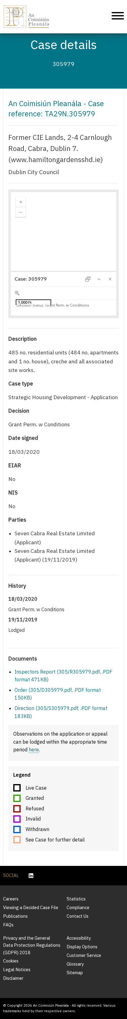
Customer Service (84, 955)
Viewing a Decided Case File (30, 907)
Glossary (75, 964)
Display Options (82, 947)
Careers (10, 899)
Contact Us (77, 916)
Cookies (10, 961)
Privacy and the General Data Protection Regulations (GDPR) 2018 (31, 945)
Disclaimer (13, 978)
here (34, 749)
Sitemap (75, 972)
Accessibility (79, 938)
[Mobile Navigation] (118, 16)
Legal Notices (17, 969)
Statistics (76, 899)
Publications (15, 916)
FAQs (8, 925)
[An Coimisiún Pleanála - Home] (26, 16)
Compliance (78, 907)
